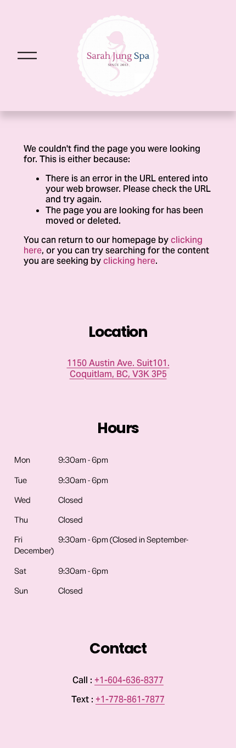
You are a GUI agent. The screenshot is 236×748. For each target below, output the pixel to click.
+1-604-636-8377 (129, 680)
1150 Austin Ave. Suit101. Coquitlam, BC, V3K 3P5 (118, 368)
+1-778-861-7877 (130, 699)
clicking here (129, 261)
